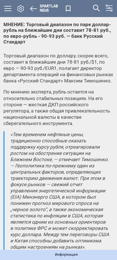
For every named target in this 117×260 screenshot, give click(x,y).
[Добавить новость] (68, 9)
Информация (66, 255)
